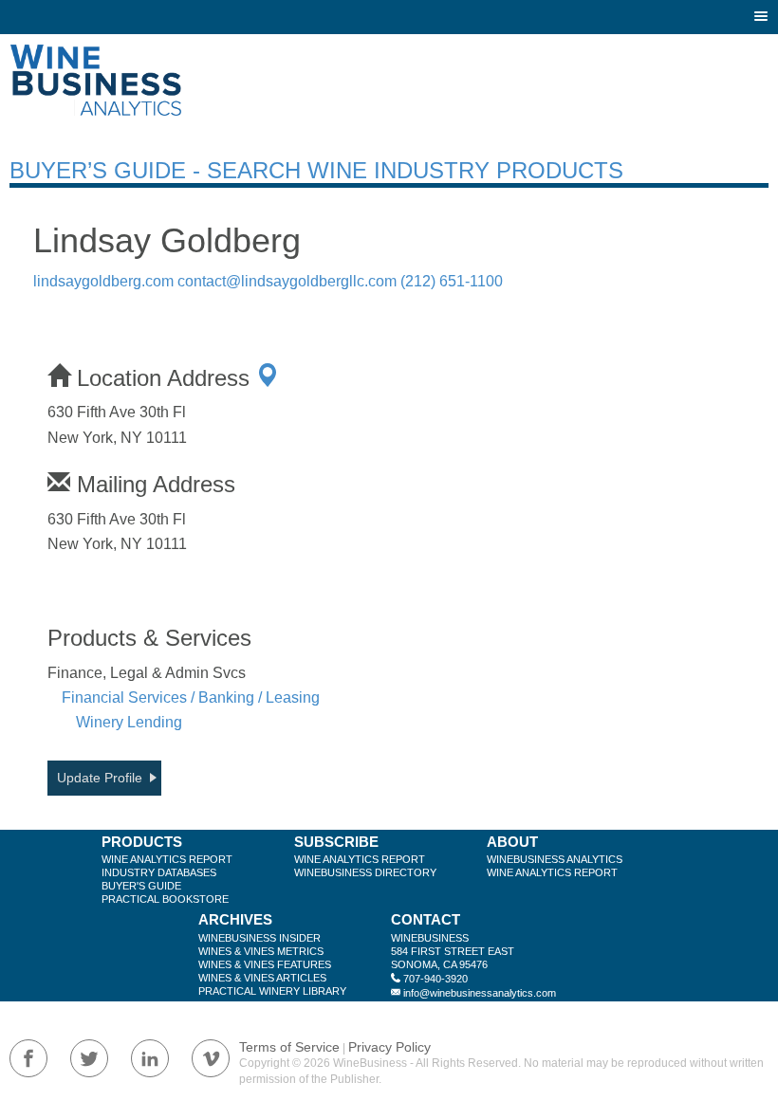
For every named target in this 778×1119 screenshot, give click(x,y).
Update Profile (99, 777)
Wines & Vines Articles (262, 977)
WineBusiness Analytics (554, 859)
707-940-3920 (435, 978)
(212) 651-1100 (451, 281)
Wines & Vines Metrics (261, 951)
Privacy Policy (389, 1047)
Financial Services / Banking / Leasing (191, 697)
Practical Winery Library (272, 991)
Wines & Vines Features (264, 964)
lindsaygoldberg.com (103, 281)
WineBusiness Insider (259, 938)
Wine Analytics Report (167, 859)
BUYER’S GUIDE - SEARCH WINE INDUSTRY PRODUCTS (316, 170)
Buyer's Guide (141, 885)
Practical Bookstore (165, 899)
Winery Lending (129, 722)
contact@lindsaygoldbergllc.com (287, 281)
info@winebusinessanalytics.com (479, 993)
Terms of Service (289, 1047)
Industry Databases (159, 872)
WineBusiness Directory (365, 872)
